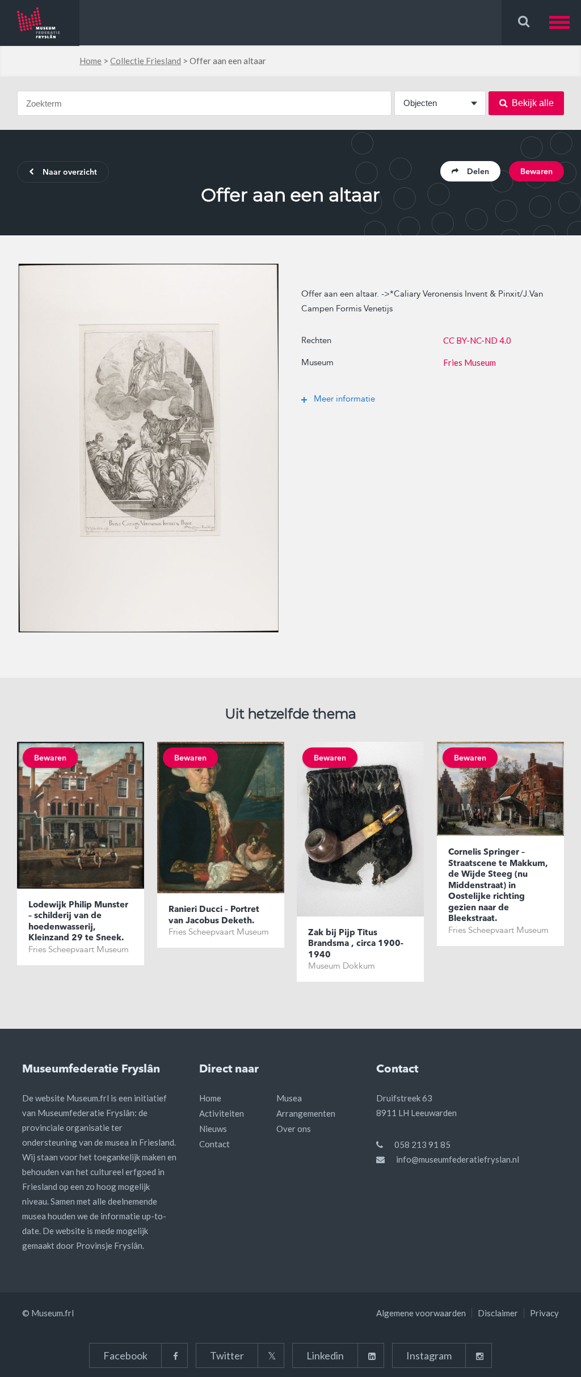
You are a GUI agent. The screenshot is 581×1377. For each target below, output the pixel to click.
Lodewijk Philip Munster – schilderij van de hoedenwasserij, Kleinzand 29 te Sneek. (78, 922)
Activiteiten (221, 1113)
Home (90, 61)
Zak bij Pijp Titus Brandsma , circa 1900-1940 (355, 944)
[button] (565, 22)
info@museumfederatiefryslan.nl (457, 1159)
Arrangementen (305, 1113)
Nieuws (213, 1128)
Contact (214, 1144)
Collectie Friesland (145, 61)
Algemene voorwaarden (421, 1313)
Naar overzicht (70, 172)
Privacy (544, 1313)
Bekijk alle (533, 103)
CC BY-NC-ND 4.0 (477, 340)
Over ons (293, 1128)
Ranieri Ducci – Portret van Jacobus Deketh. (214, 916)
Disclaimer (498, 1313)
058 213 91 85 (422, 1144)
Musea (289, 1098)
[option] (148, 448)
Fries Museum (469, 362)
